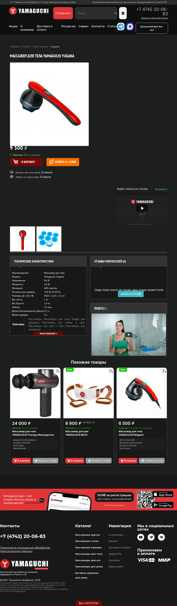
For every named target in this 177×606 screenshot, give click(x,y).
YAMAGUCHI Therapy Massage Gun (33, 434)
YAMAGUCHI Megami (131, 434)
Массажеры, (36, 319)
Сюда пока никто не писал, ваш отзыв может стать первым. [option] (128, 291)
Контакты (98, 26)
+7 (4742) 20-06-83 (22, 536)
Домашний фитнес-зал (151, 28)
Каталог (113, 541)
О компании (27, 27)
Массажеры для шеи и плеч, (47, 326)
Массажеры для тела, (57, 319)
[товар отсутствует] (123, 13)
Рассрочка (68, 26)
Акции (13, 26)
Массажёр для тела (130, 431)
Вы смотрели (88, 603)
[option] (128, 335)
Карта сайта (116, 566)
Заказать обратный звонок (154, 18)
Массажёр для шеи (76, 431)
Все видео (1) (161, 189)
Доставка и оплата (44, 27)
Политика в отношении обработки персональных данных (25, 549)
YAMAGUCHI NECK (76, 434)
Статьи (112, 26)
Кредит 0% (115, 553)
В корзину (24, 460)
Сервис (83, 26)
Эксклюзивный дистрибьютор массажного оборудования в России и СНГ (130, 2)
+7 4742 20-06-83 (152, 11)
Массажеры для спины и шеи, (63, 322)
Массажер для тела (24, 431)
